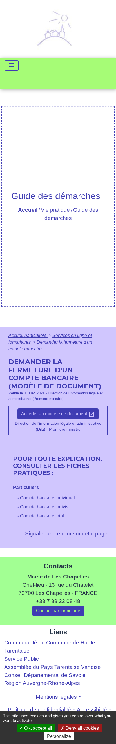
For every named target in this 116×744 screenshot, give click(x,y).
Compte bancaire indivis (44, 506)
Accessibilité (92, 709)
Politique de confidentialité (39, 709)
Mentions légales (56, 697)
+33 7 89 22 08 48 (58, 601)
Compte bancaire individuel (47, 497)
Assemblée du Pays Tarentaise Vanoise (52, 667)
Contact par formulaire (58, 610)
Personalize (59, 736)
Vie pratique (55, 210)
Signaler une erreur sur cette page (66, 534)
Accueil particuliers (28, 335)
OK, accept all (37, 728)
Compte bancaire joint (42, 515)
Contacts (58, 566)
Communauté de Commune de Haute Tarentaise (49, 647)
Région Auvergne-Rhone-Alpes (42, 683)
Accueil (27, 210)
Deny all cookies (81, 728)
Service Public (21, 659)
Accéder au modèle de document (58, 414)
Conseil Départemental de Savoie (45, 675)
